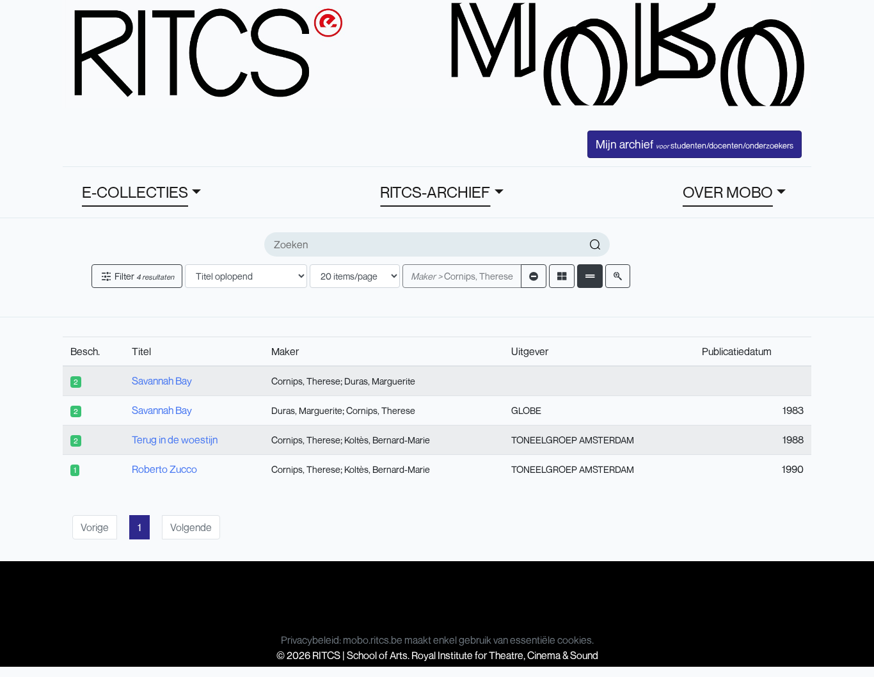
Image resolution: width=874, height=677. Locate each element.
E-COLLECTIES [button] (135, 192)
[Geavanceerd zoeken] (617, 276)
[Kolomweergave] (562, 276)
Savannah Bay (162, 380)
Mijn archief (694, 144)
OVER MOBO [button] (728, 192)
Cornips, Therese (462, 276)
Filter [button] (143, 276)
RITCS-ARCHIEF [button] (435, 192)
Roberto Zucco (164, 469)
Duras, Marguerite (379, 381)
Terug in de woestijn (175, 439)
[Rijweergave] (590, 276)
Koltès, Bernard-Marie (387, 439)
